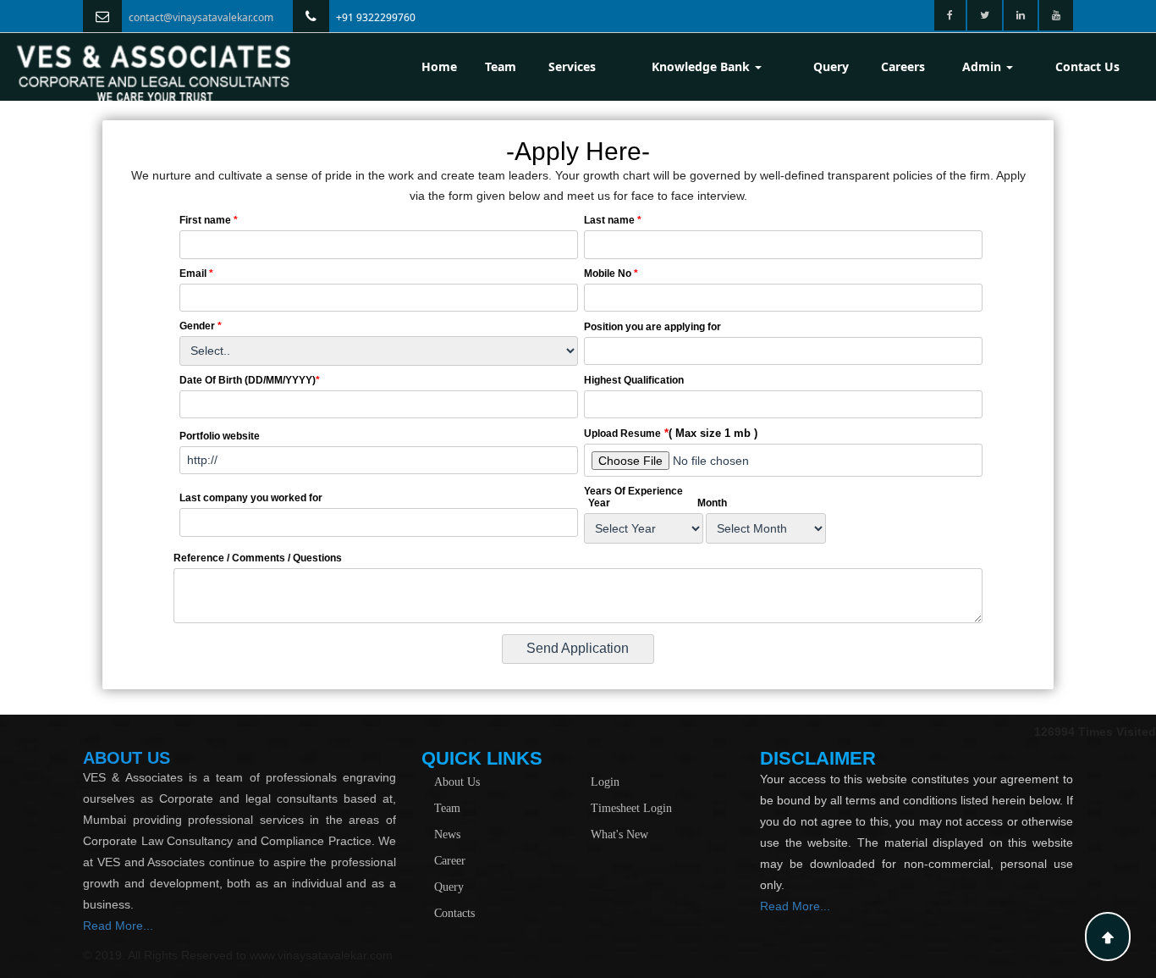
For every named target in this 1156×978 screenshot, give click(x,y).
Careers (903, 66)
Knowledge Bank (702, 66)
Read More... (118, 925)
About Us (457, 782)
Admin (983, 66)
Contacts (454, 913)
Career (449, 860)
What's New (619, 834)
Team (500, 66)
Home (439, 66)
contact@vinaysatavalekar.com (201, 17)
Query (831, 66)
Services (572, 66)
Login (605, 782)
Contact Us (1087, 66)
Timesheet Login (631, 808)
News (447, 834)
